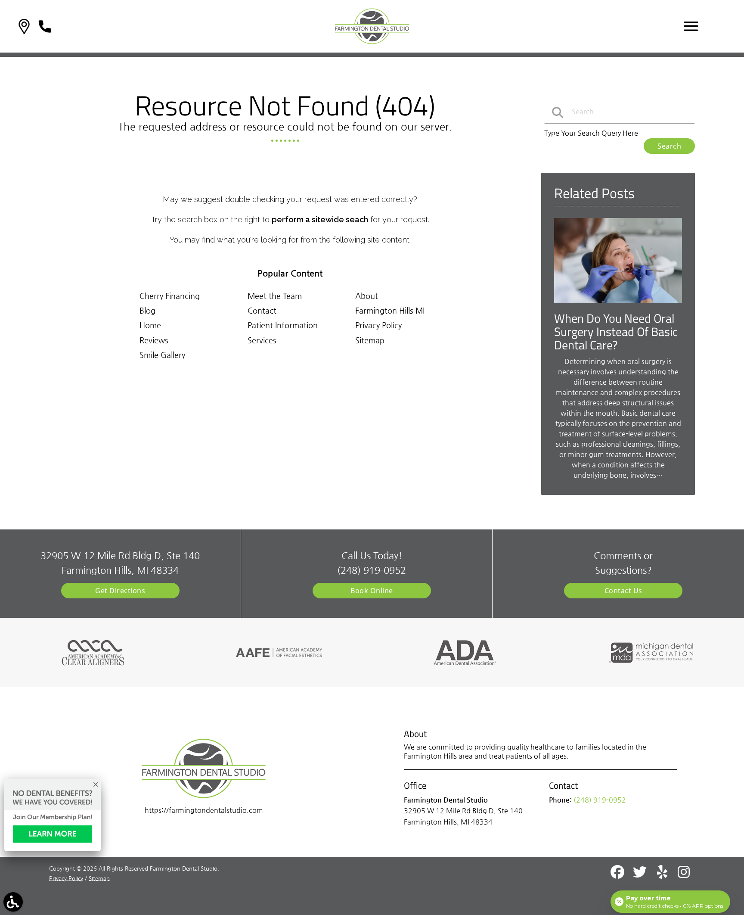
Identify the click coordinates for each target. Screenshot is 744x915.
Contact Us (623, 590)
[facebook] (618, 875)
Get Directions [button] (120, 590)
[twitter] (640, 875)
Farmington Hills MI (390, 310)
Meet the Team (275, 295)
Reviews (154, 340)
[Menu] (691, 26)
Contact (262, 310)
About (366, 295)
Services (262, 340)
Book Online (371, 590)
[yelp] (663, 875)
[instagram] (684, 875)
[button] (24, 26)
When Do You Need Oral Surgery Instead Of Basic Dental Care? (616, 331)
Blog (147, 310)
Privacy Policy (378, 325)
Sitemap (369, 340)
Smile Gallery (162, 354)
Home (150, 325)
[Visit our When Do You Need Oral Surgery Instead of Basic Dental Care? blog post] (618, 305)
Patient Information (283, 325)
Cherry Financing (170, 295)
